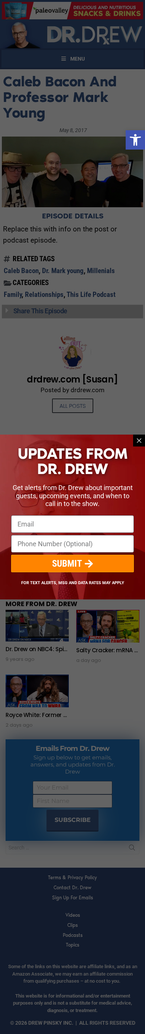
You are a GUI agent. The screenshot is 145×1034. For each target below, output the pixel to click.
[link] (135, 140)
